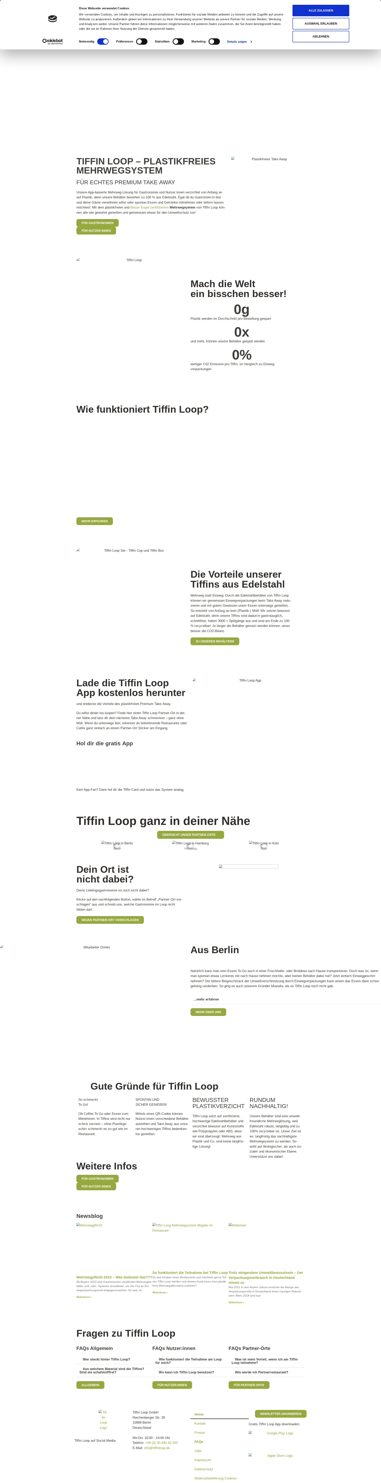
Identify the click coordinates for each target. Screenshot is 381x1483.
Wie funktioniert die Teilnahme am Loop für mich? (188, 1361)
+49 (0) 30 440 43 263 (161, 1443)
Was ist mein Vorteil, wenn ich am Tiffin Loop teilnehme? (265, 1361)
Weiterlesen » (84, 1297)
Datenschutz (203, 1469)
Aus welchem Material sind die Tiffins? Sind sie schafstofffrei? (111, 1370)
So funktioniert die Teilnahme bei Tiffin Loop (190, 1273)
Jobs (198, 1451)
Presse (199, 1433)
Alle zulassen (321, 10)
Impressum (202, 1460)
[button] (76, 845)
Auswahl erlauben (321, 23)
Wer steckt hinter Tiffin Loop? (106, 1359)
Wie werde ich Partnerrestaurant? (261, 1372)
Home (199, 1414)
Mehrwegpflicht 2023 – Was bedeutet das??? (114, 1277)
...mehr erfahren (206, 999)
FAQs (198, 1442)
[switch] (141, 41)
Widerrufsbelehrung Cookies (215, 1478)
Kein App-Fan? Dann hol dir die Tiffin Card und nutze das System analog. (130, 790)
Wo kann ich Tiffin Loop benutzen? (186, 1372)
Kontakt (200, 1423)
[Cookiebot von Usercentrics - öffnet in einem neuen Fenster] (52, 42)
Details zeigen (237, 41)
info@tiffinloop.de (157, 1448)
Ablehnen (321, 36)
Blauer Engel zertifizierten (149, 207)
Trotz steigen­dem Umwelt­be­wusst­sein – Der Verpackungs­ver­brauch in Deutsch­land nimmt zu (266, 1278)
